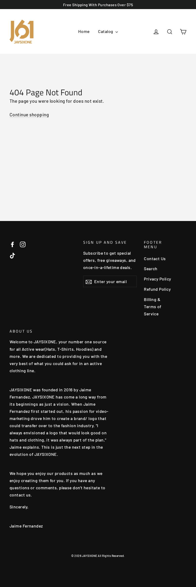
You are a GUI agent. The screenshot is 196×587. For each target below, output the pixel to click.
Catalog (106, 31)
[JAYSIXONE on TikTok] (12, 255)
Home (84, 31)
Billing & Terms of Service (152, 306)
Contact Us (155, 258)
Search (151, 268)
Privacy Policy (157, 278)
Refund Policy (157, 289)
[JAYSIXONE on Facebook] (12, 244)
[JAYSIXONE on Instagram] (23, 244)
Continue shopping (29, 114)
